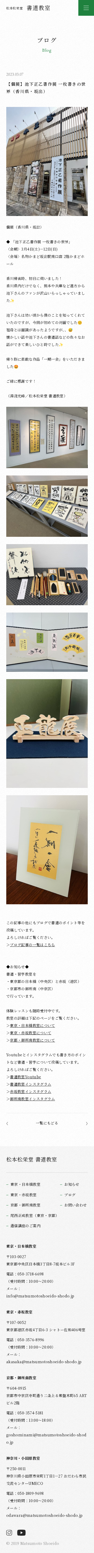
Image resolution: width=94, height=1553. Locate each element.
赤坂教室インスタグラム (30, 1091)
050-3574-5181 (30, 1412)
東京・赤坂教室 (23, 1194)
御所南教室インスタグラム (32, 1098)
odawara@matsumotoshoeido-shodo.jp (44, 1515)
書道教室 (28, 8)
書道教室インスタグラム (30, 1084)
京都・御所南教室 (25, 1205)
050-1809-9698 (30, 1493)
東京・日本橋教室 (25, 1184)
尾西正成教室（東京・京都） (34, 1215)
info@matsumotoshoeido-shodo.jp (40, 1295)
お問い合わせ (75, 1205)
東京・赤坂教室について (30, 1032)
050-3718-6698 (30, 1273)
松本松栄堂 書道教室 (31, 1159)
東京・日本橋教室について (32, 1025)
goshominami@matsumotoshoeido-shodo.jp (46, 1438)
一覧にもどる (47, 1122)
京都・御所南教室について (32, 1040)
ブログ (69, 1194)
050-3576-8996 (30, 1339)
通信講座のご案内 (25, 1225)
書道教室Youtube (25, 1076)
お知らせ (71, 1184)
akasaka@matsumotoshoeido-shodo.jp (43, 1361)
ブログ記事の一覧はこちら (32, 944)
